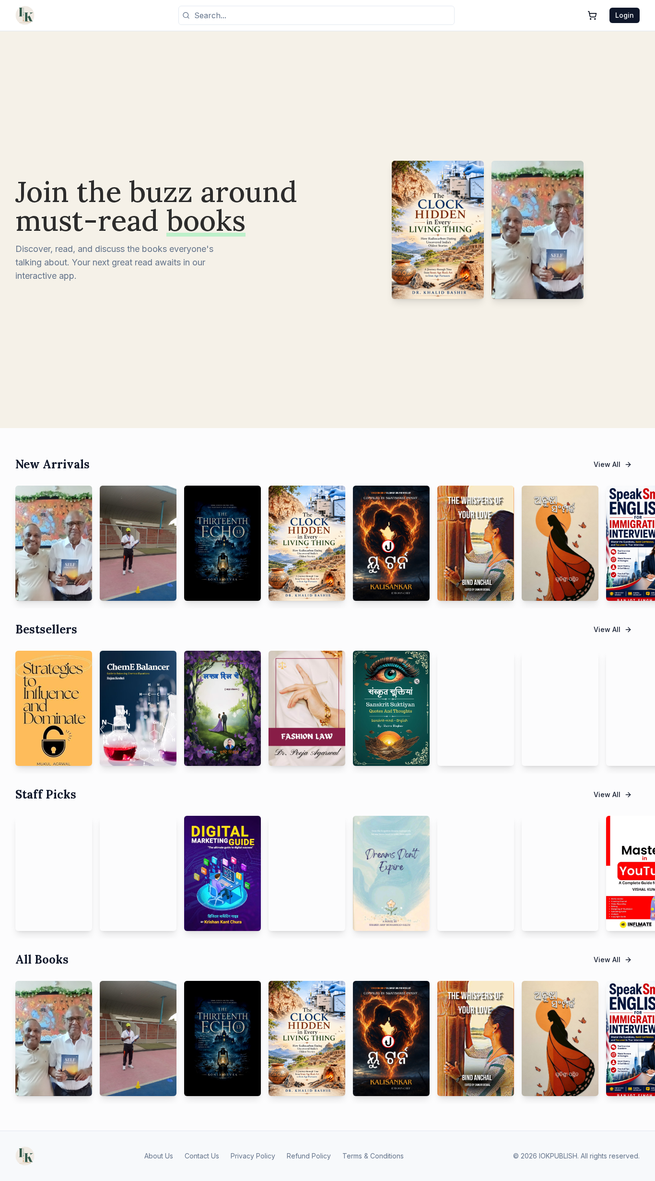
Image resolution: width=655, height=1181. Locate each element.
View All (607, 464)
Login (624, 15)
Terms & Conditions (373, 1156)
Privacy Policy (253, 1156)
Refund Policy (309, 1156)
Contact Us (202, 1156)
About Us (158, 1156)
